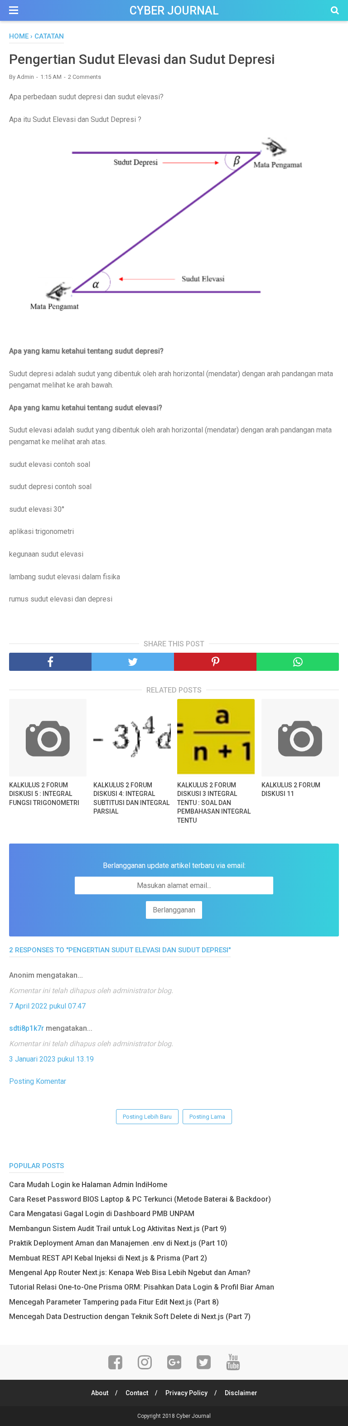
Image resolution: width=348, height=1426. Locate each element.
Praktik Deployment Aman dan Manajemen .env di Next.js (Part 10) (118, 1243)
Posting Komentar (37, 1081)
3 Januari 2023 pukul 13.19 (51, 1059)
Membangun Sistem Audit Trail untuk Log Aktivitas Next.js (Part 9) (118, 1228)
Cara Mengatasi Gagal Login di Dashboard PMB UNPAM (101, 1213)
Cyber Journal (174, 10)
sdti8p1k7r (26, 1028)
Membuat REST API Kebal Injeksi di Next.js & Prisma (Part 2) (108, 1258)
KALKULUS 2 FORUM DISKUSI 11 (290, 789)
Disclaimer (241, 1393)
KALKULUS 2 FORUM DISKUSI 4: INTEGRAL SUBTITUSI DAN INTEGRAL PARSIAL (131, 798)
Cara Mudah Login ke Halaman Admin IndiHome (88, 1184)
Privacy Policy (186, 1393)
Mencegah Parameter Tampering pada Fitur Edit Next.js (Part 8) (114, 1302)
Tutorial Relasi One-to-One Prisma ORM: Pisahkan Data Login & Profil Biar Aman (141, 1287)
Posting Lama (207, 1116)
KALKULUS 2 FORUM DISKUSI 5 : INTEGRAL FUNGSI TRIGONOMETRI (44, 793)
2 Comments (84, 76)
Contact (137, 1393)
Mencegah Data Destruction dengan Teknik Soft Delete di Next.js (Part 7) (130, 1316)
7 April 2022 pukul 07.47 (47, 1006)
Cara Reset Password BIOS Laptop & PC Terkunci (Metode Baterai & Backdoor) (140, 1199)
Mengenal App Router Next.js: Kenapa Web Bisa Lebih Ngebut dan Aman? (130, 1272)
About (99, 1393)
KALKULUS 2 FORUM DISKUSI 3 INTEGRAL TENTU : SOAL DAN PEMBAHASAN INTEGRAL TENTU (214, 802)
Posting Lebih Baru (147, 1116)
